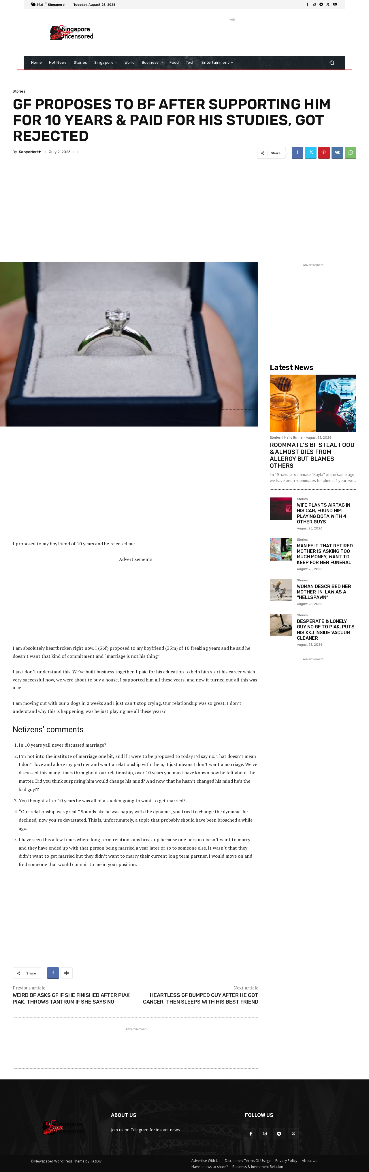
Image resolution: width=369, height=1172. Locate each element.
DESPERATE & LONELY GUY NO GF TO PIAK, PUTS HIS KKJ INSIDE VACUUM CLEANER (326, 630)
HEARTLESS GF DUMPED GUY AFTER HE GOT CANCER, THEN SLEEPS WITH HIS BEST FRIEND (200, 998)
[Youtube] (335, 4)
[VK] (337, 153)
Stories (19, 91)
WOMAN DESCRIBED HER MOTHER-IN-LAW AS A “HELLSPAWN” (324, 592)
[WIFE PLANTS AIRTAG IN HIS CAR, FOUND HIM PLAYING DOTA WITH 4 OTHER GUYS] (281, 508)
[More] (67, 973)
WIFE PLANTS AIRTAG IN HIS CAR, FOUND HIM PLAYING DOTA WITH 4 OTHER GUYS (323, 513)
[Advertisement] (232, 35)
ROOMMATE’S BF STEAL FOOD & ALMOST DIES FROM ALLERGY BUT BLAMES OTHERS (312, 455)
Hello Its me (293, 438)
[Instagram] (314, 4)
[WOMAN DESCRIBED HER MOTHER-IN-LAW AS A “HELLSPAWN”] (281, 590)
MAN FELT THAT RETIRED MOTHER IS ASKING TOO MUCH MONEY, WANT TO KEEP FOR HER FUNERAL (325, 554)
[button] (331, 63)
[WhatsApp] (350, 153)
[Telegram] (321, 4)
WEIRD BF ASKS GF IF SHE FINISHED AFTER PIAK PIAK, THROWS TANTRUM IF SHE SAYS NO (71, 998)
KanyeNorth (30, 152)
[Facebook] (307, 4)
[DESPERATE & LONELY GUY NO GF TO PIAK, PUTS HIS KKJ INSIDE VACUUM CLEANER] (281, 625)
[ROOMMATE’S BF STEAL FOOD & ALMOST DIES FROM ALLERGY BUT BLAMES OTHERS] (313, 403)
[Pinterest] (324, 153)
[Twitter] (328, 4)
